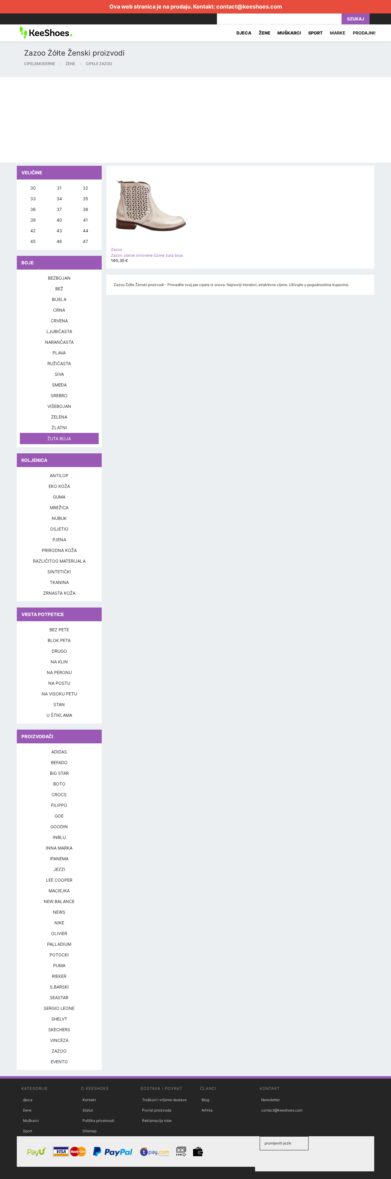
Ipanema (59, 858)
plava (59, 352)
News (59, 912)
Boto (59, 783)
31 (59, 187)
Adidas (59, 751)
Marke (337, 32)
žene (27, 1110)
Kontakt (89, 1099)
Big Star (59, 773)
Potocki (59, 954)
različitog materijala (59, 561)
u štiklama (59, 715)
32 (85, 187)
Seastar (59, 997)
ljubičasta (59, 331)
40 (59, 220)
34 (59, 198)
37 (59, 209)
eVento (59, 1061)
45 (33, 241)
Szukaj (355, 18)
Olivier (59, 933)
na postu (59, 683)
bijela (59, 299)
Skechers (59, 1029)
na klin (59, 661)
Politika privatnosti (98, 1120)
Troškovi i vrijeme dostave (164, 1099)
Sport (27, 1131)
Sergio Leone (59, 1008)
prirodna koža (59, 550)
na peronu (59, 672)
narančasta (59, 342)
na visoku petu (59, 693)
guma (59, 496)
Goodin (59, 826)
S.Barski (59, 986)
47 (85, 241)
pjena (59, 539)
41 (85, 220)
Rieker (59, 976)
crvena (59, 320)
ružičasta (59, 363)
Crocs (59, 794)
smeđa (59, 384)
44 (85, 230)
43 (59, 230)
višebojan (59, 406)
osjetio (59, 528)
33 (33, 198)
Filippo (59, 805)
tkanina (59, 582)
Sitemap (89, 1131)
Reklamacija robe (157, 1120)
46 (59, 241)
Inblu (59, 837)
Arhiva (207, 1110)
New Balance (59, 901)
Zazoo (59, 1051)
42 (32, 230)
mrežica (59, 507)
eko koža (59, 486)
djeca (27, 1099)
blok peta (59, 640)
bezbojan (59, 278)
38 (85, 209)
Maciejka (59, 890)
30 (33, 187)
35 (85, 198)
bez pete (59, 629)
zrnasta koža (59, 593)
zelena (59, 416)
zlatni (59, 427)
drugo (59, 651)
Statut (87, 1110)
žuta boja (59, 438)
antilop (59, 475)
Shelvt (59, 1018)
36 (33, 209)
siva (59, 374)
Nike (59, 922)
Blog (205, 1099)
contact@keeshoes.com (249, 6)
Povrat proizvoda (156, 1110)
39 (33, 220)
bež (59, 288)
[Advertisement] (183, 120)
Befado (59, 762)
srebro (59, 395)
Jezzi (59, 869)
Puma (59, 965)
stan (59, 704)
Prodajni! (364, 32)
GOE (59, 815)
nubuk (59, 518)
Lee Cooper (59, 880)
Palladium (59, 944)
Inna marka (59, 848)
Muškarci (31, 1120)
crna (59, 310)
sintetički (59, 571)
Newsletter (270, 1099)
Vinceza (59, 1040)
